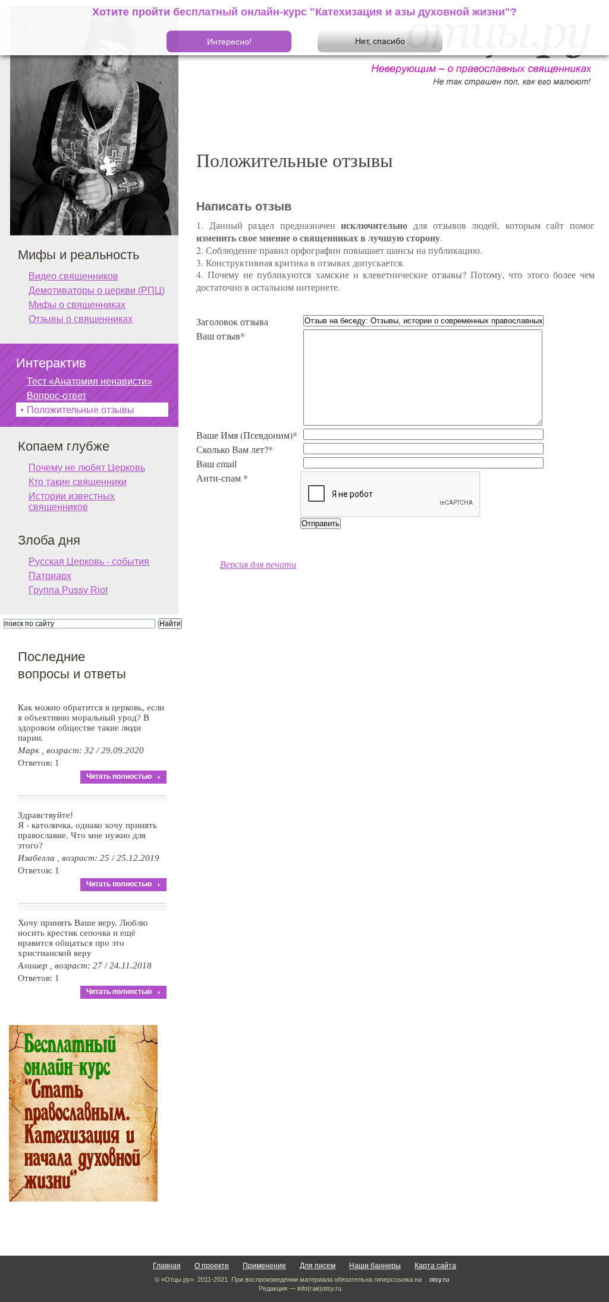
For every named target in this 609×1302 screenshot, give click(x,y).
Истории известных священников (72, 497)
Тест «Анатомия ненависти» (89, 381)
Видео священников (73, 276)
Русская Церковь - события (89, 561)
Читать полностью (119, 776)
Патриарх (50, 576)
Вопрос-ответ (56, 396)
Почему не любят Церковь (87, 468)
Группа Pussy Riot (68, 590)
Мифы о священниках (77, 305)
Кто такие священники (78, 482)
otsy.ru (439, 1279)
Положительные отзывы (80, 410)
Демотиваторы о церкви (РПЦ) (97, 290)
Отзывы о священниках (81, 319)
